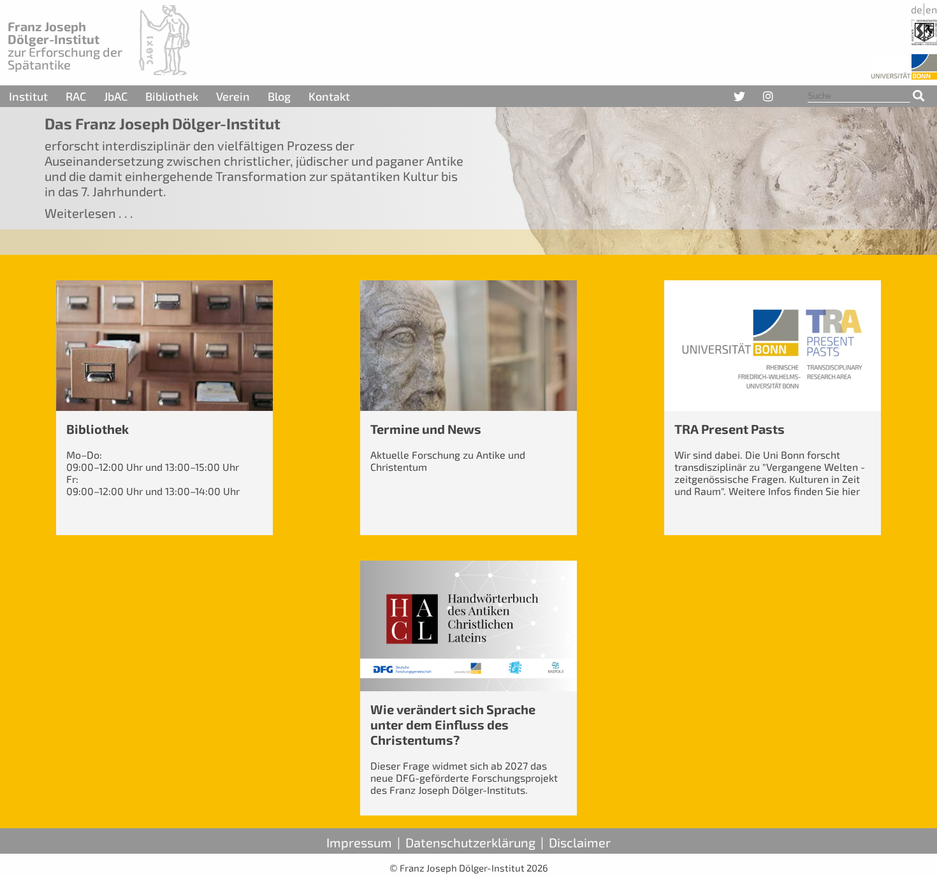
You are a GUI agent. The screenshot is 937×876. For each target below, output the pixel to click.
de (916, 9)
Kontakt (329, 96)
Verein (233, 96)
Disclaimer (580, 842)
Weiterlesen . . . (89, 212)
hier (851, 491)
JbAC (115, 96)
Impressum (359, 842)
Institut (28, 96)
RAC (76, 96)
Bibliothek (171, 96)
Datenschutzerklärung (470, 842)
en (931, 9)
